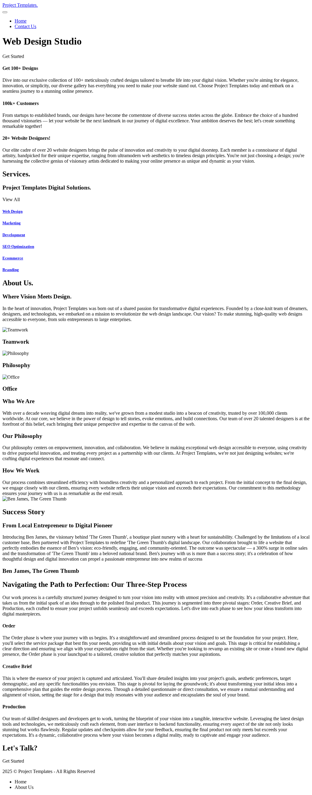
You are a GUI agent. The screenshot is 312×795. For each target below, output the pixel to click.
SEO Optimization (18, 246)
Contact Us (25, 26)
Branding (10, 269)
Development (13, 235)
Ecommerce (12, 258)
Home (21, 20)
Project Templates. (20, 5)
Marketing (11, 223)
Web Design (12, 211)
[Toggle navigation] (4, 12)
